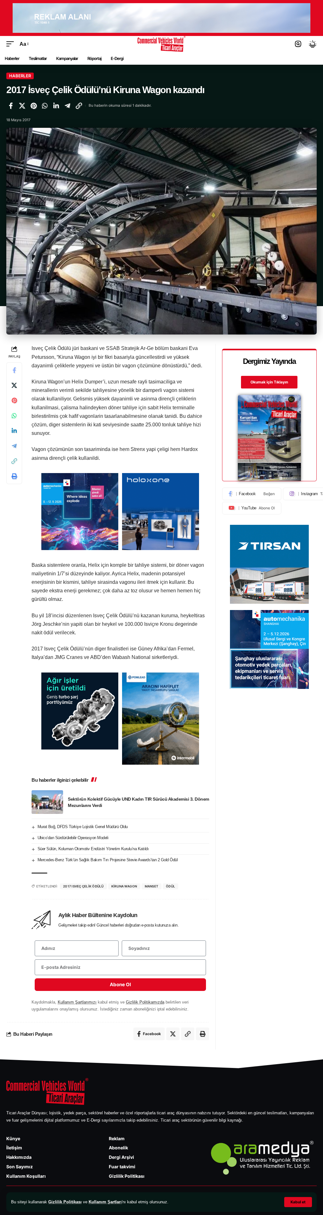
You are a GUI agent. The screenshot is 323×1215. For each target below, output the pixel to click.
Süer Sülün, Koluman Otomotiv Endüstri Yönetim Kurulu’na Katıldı (93, 848)
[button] (298, 1202)
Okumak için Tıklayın (269, 382)
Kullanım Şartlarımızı (77, 1002)
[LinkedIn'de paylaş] (56, 106)
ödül (170, 886)
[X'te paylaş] (22, 106)
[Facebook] (251, 494)
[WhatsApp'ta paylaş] (44, 106)
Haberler (20, 75)
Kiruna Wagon (124, 886)
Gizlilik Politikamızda (145, 1002)
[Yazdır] (14, 476)
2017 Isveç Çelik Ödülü (83, 886)
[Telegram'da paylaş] (67, 106)
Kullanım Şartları (105, 1202)
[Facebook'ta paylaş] (10, 106)
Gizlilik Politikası (65, 1202)
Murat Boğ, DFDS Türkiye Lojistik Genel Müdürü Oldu (83, 826)
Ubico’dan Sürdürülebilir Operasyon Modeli (73, 837)
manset (152, 886)
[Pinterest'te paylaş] (33, 106)
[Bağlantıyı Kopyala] (78, 106)
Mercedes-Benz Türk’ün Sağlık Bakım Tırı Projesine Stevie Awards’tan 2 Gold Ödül (108, 859)
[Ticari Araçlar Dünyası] (162, 44)
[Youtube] (251, 508)
